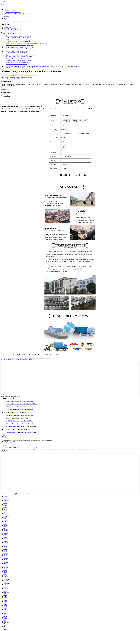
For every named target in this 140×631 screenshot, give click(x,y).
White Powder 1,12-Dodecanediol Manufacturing (21, 432)
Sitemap (32, 447)
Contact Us (6, 16)
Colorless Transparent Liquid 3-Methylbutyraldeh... (22, 426)
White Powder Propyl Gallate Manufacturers (16, 52)
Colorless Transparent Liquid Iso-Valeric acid (20, 415)
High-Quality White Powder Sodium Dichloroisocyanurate (46, 449)
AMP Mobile (38, 447)
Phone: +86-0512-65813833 (10, 441)
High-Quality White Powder (66, 449)
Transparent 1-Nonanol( (12, 449)
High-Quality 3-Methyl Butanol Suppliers (83, 449)
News (5, 14)
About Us (6, 8)
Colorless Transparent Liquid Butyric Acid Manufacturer (19, 48)
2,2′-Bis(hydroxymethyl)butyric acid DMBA (19, 421)
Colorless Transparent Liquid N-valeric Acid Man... (21, 404)
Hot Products (26, 447)
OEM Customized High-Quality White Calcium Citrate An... (20, 67)
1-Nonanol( (3, 449)
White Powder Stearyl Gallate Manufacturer (16, 64)
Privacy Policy (45, 447)
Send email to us (4, 89)
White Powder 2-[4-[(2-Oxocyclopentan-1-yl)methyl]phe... (19, 45)
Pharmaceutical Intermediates (13, 12)
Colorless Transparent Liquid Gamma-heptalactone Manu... (20, 56)
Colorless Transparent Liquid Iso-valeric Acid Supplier (19, 60)
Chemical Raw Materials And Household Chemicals (18, 13)
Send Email (3, 451)
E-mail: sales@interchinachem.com (12, 442)
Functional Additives (11, 10)
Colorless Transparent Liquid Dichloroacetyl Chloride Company (18, 359)
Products (6, 9)
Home (5, 6)
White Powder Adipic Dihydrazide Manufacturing (17, 37)
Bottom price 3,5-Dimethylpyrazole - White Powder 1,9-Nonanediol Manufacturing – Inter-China (28, 358)
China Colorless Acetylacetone (25, 449)
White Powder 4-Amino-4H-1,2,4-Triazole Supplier (18, 41)
